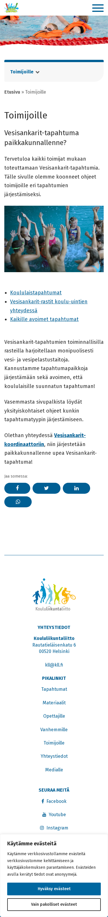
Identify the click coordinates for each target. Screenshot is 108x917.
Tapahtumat (54, 689)
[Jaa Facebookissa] (17, 488)
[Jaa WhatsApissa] (18, 501)
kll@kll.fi (54, 665)
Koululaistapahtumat (36, 292)
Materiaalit (54, 703)
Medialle (54, 770)
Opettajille (54, 716)
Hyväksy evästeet (54, 888)
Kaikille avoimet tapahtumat (44, 319)
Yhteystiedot (54, 756)
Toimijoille (21, 72)
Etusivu (12, 92)
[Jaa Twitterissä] (46, 488)
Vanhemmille (54, 729)
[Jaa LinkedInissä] (76, 488)
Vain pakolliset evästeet (54, 904)
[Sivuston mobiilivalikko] (98, 8)
